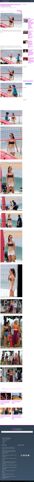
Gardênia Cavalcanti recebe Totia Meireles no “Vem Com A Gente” (5, 416)
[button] (17, 10)
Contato (3, 441)
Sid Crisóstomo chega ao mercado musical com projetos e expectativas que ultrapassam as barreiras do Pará (30, 35)
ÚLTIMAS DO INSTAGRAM (28, 80)
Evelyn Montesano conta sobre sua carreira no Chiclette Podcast (17, 401)
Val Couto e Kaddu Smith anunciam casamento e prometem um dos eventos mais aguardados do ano (30, 44)
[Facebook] (24, 455)
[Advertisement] (11, 39)
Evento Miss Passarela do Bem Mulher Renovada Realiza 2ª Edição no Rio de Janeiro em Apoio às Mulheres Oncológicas (9, 451)
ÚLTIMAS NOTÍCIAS (26, 18)
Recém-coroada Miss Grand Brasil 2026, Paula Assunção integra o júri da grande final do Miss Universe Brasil (30, 52)
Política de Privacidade (5, 439)
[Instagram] (22, 455)
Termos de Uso (4, 440)
